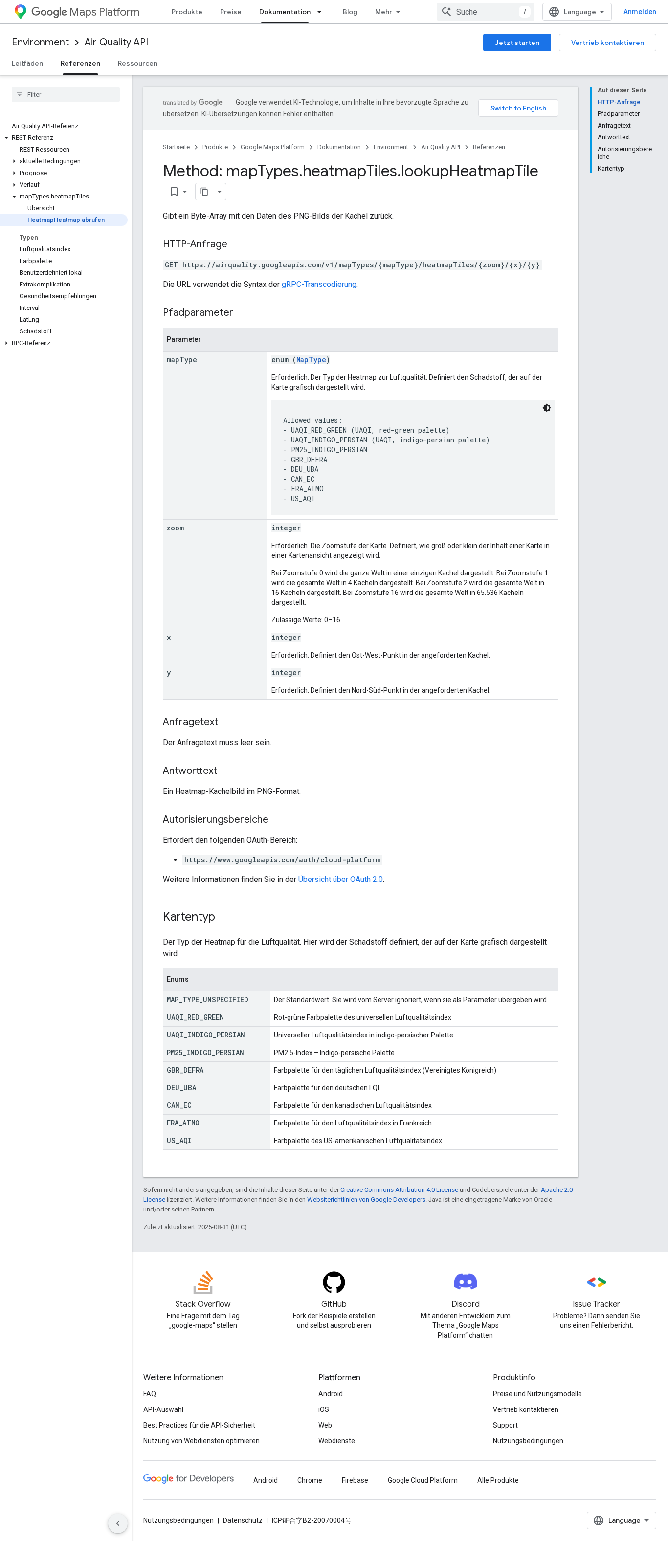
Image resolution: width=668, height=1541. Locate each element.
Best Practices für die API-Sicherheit (199, 1425)
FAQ (149, 1394)
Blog (350, 11)
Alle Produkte (498, 1480)
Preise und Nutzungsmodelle (537, 1394)
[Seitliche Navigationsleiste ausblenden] (118, 1523)
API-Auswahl (163, 1409)
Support (505, 1425)
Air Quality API (116, 42)
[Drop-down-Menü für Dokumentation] (322, 11)
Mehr (383, 11)
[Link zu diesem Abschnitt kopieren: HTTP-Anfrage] (237, 245)
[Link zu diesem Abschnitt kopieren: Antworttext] (227, 771)
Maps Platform (104, 12)
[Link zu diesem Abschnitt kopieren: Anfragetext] (228, 722)
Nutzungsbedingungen (528, 1441)
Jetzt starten (517, 42)
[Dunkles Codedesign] (547, 408)
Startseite (176, 147)
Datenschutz (243, 1520)
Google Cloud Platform (423, 1480)
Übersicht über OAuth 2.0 (340, 879)
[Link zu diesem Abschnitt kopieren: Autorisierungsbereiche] (278, 820)
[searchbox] (66, 94)
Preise (231, 11)
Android (330, 1394)
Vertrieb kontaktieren (607, 42)
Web (325, 1425)
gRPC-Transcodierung (319, 284)
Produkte (187, 11)
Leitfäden (27, 63)
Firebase (355, 1480)
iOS (323, 1409)
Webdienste (336, 1441)
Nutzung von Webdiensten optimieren (201, 1441)
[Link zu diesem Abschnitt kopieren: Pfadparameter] (243, 313)
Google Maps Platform (273, 147)
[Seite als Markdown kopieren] (204, 191)
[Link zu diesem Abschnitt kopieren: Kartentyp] (225, 918)
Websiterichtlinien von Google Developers (366, 1199)
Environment (40, 42)
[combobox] (485, 12)
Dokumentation (285, 11)
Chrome (309, 1480)
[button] (64, 138)
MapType (311, 359)
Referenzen (80, 63)
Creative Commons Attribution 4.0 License (399, 1189)
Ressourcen (137, 63)
